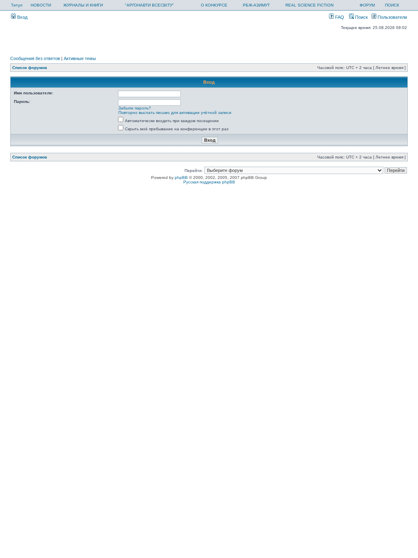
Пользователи (391, 17)
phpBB (181, 177)
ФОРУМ (367, 5)
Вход (21, 17)
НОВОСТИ (41, 5)
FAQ (339, 17)
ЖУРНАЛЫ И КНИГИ (83, 5)
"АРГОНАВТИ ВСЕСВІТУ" (149, 5)
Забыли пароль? (134, 108)
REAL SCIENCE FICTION (309, 5)
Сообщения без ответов (35, 58)
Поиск (361, 17)
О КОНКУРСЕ (214, 5)
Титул (16, 5)
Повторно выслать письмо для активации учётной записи (174, 112)
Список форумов (29, 67)
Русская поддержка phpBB (209, 182)
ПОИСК (392, 5)
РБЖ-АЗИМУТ (256, 5)
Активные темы (80, 58)
